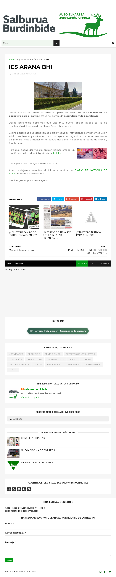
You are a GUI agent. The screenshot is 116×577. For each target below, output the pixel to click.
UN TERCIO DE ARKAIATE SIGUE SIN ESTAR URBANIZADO (57, 235)
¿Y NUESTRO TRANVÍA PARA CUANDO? (88, 233)
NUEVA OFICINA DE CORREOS (38, 450)
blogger (82, 263)
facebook (104, 263)
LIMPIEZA (86, 359)
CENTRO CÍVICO (53, 354)
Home (12, 59)
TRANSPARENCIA (92, 364)
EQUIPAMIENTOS (25, 59)
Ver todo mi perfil (30, 397)
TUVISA (13, 369)
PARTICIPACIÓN (55, 364)
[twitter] (110, 572)
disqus (93, 263)
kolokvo (57, 153)
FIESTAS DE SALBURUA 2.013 (37, 462)
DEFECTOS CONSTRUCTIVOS (80, 354)
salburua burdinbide (35, 389)
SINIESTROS (73, 364)
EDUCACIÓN (16, 359)
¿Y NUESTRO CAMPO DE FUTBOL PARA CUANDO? (23, 233)
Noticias (38, 364)
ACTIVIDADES (16, 354)
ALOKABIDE (34, 354)
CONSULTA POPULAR (33, 438)
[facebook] (105, 572)
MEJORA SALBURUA (19, 364)
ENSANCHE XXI (34, 359)
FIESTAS (73, 359)
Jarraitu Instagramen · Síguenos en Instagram (60, 330)
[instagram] (100, 572)
